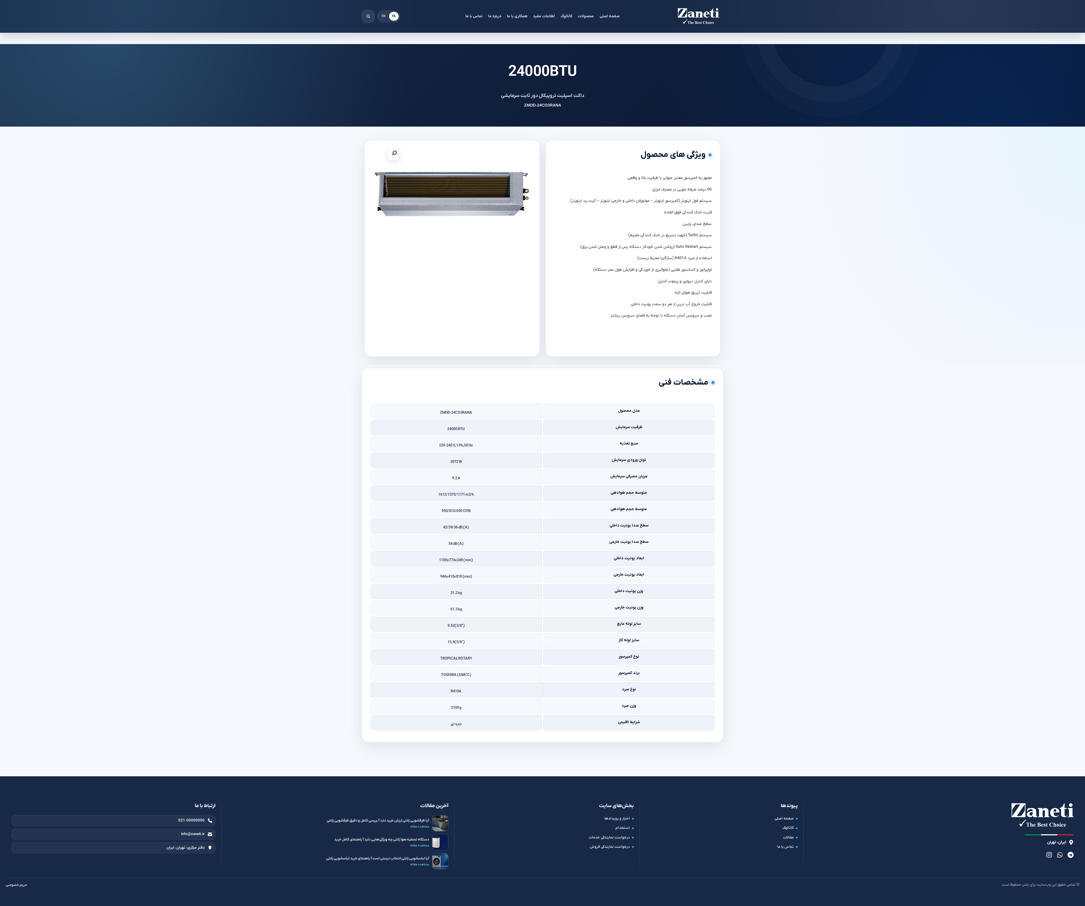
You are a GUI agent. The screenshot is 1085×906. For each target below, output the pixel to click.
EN (384, 16)
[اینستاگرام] (1049, 855)
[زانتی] (698, 16)
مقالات (788, 837)
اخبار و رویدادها (617, 818)
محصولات (586, 16)
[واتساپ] (1060, 855)
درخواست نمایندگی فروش (610, 846)
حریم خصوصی (16, 885)
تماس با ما (474, 16)
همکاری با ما (517, 16)
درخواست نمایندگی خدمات (609, 837)
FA (394, 16)
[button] (393, 154)
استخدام (622, 827)
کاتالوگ (566, 16)
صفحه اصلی (610, 16)
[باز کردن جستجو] (368, 16)
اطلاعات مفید (544, 16)
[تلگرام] (1070, 855)
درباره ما (494, 16)
